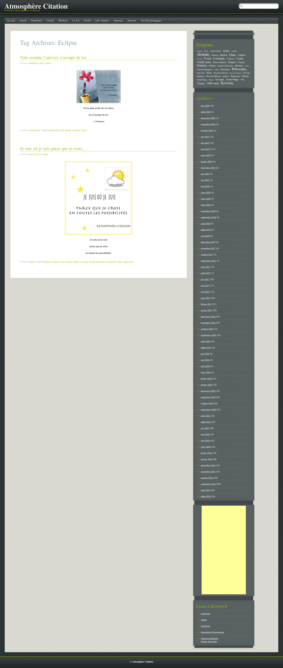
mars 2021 (206, 192)
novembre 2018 (208, 211)
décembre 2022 (208, 118)
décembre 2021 (208, 168)
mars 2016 (206, 372)
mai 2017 (205, 285)
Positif (87, 20)
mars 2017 (206, 298)
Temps (211, 80)
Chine (232, 55)
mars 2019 (206, 205)
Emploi (76, 262)
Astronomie (54, 130)
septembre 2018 (208, 217)
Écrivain (227, 82)
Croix (62, 262)
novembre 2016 (208, 323)
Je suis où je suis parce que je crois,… (54, 148)
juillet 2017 (206, 273)
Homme (239, 65)
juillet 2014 (206, 496)
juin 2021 (205, 174)
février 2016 (206, 378)
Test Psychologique (151, 20)
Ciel (62, 130)
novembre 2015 (208, 397)
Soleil (119, 262)
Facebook (205, 626)
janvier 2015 (206, 459)
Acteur (199, 51)
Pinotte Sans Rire (209, 641)
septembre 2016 (208, 335)
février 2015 (206, 453)
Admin (48, 63)
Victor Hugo (232, 79)
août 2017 (205, 267)
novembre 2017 (208, 248)
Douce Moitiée (219, 62)
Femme (241, 62)
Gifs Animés (102, 20)
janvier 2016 (206, 385)
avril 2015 (205, 440)
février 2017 (206, 304)
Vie (131, 262)
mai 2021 (205, 180)
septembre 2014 (208, 484)
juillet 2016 (206, 347)
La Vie (76, 20)
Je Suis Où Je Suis (97, 262)
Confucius (230, 58)
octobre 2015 (207, 403)
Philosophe (239, 69)
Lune (84, 130)
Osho (216, 69)
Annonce (47, 262)
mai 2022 (205, 143)
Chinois (241, 55)
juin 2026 (205, 106)
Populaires (36, 20)
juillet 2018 (206, 230)
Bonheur (63, 20)
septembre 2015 (208, 409)
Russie (245, 76)
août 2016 (205, 341)
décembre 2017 (208, 242)
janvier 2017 (206, 310)
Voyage (201, 83)
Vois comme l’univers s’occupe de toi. (53, 57)
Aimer (206, 51)
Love (247, 66)
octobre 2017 (207, 254)
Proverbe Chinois (221, 72)
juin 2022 (205, 137)
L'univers (76, 130)
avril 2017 (205, 292)
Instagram (205, 613)
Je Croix (84, 262)
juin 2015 (205, 428)
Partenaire (225, 69)
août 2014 (205, 490)
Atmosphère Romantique (212, 632)
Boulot (223, 55)
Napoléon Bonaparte (204, 69)
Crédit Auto (204, 62)
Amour (23, 20)
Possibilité (111, 262)
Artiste (203, 54)
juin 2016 (205, 354)
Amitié (50, 20)
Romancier (235, 76)
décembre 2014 (208, 465)
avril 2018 (205, 236)
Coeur (207, 58)
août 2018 (205, 223)
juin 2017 (205, 279)
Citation (55, 262)
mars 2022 (206, 155)
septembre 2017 (208, 261)
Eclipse (68, 130)
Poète (209, 72)
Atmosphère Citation (36, 6)
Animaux (118, 20)
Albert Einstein (215, 51)
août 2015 (205, 416)
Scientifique (202, 79)
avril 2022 (205, 149)
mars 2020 (206, 199)
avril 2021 (205, 186)
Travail (126, 262)
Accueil (11, 20)
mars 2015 (206, 447)
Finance (202, 65)
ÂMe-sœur (212, 83)
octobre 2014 (207, 478)
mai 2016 (205, 360)
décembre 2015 (208, 391)
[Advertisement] (224, 550)
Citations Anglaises (209, 638)
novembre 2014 (208, 471)
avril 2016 (205, 366)
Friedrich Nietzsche (225, 65)
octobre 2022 (207, 130)
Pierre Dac (200, 73)
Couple (239, 58)
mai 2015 (205, 434)
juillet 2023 (206, 112)
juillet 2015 (206, 422)
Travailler (219, 79)
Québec (226, 76)
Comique (218, 58)
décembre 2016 (208, 316)
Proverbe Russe (214, 76)
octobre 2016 (207, 329)
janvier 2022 (206, 161)
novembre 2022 (208, 124)
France (212, 65)
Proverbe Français (235, 73)
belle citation (34, 130)
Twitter (204, 620)
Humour (132, 20)
